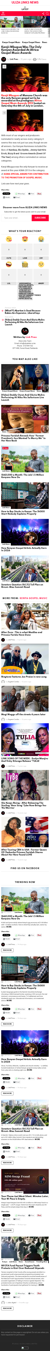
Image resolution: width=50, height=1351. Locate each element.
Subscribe (40, 218)
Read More (7, 950)
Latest (25, 9)
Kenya (4, 1262)
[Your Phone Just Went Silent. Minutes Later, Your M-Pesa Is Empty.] (25, 1181)
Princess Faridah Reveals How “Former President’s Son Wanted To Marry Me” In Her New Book (23, 438)
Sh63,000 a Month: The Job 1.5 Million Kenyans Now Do (10, 31)
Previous (1, 26)
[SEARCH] (47, 13)
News (39, 391)
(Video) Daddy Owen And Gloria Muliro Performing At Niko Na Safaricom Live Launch (23, 397)
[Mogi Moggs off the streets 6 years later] (25, 699)
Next (49, 26)
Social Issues (29, 1262)
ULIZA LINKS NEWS (25, 2)
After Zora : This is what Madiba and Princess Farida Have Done (21, 633)
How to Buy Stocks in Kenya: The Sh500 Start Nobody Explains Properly (35, 31)
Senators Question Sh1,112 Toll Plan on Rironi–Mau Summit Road (22, 586)
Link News (6, 471)
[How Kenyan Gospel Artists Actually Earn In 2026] (25, 532)
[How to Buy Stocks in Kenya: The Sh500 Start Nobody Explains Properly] (35, 22)
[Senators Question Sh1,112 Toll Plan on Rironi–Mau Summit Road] (25, 569)
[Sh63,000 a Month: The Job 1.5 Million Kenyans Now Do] (11, 22)
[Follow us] (43, 13)
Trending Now (41, 1262)
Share (4, 67)
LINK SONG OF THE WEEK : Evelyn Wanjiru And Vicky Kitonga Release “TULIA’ (24, 759)
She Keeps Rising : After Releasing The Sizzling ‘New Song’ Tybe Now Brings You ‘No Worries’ (23, 805)
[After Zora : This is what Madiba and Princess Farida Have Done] (25, 616)
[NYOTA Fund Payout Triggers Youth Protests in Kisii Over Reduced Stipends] (25, 1250)
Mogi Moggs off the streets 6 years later (23, 714)
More (8, 927)
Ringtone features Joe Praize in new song (24, 677)
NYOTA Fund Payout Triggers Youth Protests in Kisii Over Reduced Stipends (22, 1267)
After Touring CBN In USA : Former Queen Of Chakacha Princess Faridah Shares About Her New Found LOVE (24, 852)
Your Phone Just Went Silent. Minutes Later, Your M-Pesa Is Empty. (25, 1197)
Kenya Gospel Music (10, 391)
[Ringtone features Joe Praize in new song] (25, 659)
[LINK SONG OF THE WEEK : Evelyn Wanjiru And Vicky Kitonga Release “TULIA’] (25, 739)
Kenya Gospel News (27, 391)
